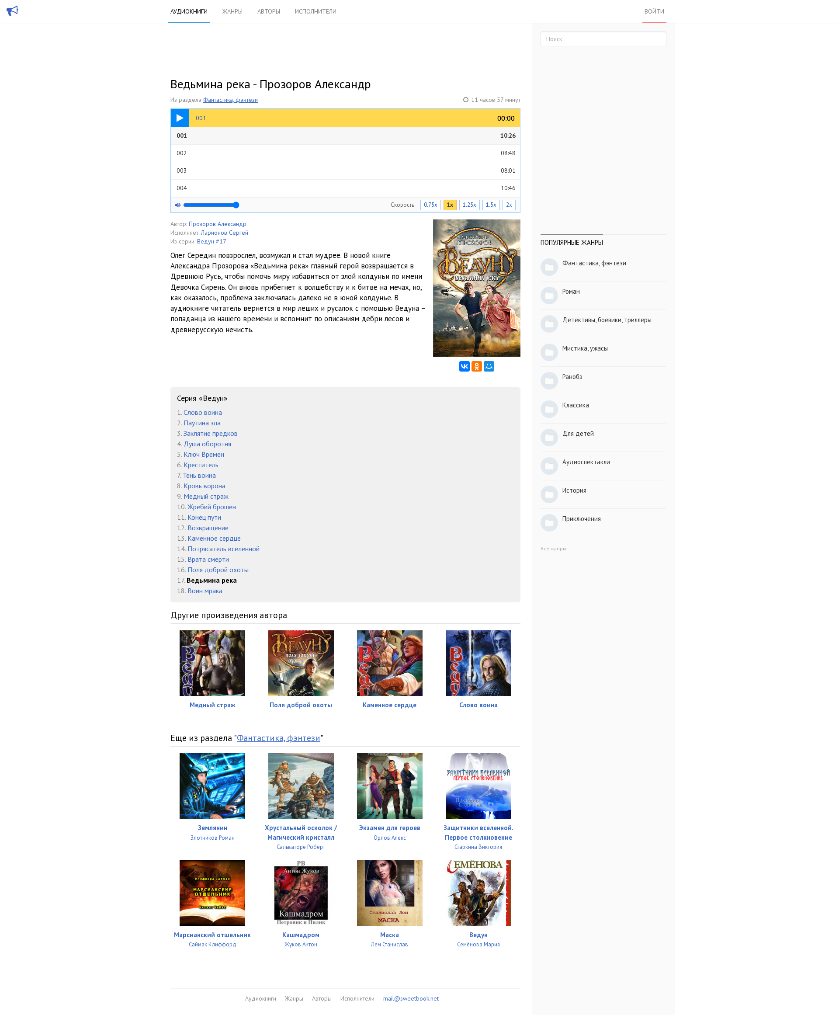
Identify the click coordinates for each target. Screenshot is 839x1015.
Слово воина (203, 412)
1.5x (491, 205)
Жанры (232, 11)
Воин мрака (204, 590)
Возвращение (208, 527)
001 (346, 135)
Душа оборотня (207, 443)
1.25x (469, 205)
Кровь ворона (204, 485)
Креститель (201, 464)
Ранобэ (572, 376)
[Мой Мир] (489, 366)
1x (450, 205)
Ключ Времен (204, 454)
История (574, 490)
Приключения (581, 518)
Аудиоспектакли (586, 462)
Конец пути (204, 517)
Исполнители (315, 11)
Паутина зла (202, 422)
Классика (575, 405)
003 (346, 170)
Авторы (268, 11)
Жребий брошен (211, 506)
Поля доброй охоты (218, 569)
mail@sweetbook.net (411, 998)
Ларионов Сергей (224, 232)
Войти (654, 11)
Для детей (578, 433)
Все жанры (553, 548)
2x (509, 205)
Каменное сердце (214, 538)
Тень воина (199, 475)
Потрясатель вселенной (223, 548)
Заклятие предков (211, 433)
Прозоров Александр (217, 224)
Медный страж (206, 496)
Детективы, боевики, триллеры (607, 320)
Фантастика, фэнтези (230, 100)
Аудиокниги (189, 11)
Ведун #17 (211, 241)
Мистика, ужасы (585, 348)
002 (346, 153)
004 (346, 188)
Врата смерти (208, 559)
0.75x (430, 205)
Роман (571, 291)
